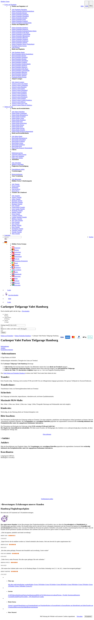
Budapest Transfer (17, 204)
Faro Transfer (16, 205)
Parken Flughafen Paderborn (20, 41)
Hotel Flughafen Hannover (19, 67)
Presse (19, 596)
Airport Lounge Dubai (18, 88)
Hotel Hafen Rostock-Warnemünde (22, 148)
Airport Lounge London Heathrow (22, 100)
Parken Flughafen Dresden (19, 18)
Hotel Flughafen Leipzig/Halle (20, 70)
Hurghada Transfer (17, 210)
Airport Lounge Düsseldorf (20, 90)
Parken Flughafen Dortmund (20, 14)
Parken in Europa (51, 605)
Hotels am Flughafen (40, 605)
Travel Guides (16, 186)
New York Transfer (17, 220)
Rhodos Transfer (16, 225)
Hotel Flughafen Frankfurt (19, 62)
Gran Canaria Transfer (18, 209)
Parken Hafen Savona (18, 128)
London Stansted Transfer (19, 217)
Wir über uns (12, 584)
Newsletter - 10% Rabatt (28, 596)
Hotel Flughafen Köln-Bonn (20, 69)
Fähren (20, 605)
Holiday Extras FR (68, 584)
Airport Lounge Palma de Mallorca (22, 105)
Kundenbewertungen (7, 349)
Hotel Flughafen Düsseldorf (20, 60)
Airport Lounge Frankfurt (19, 92)
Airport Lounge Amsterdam (20, 85)
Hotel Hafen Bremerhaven (19, 138)
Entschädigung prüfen (18, 169)
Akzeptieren (88, 616)
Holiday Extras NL (45, 584)
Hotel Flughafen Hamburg (19, 65)
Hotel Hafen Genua (17, 143)
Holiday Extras (5, 1)
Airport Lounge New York (19, 103)
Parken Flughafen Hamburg (20, 27)
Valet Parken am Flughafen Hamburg (14, 373)
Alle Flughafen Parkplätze (19, 9)
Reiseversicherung (17, 174)
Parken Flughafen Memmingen (21, 36)
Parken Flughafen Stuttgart (19, 42)
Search (3, 332)
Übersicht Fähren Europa (19, 154)
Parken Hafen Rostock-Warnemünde (22, 131)
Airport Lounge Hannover (19, 95)
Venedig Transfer (17, 232)
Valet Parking (16, 47)
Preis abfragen (47, 434)
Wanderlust (15, 187)
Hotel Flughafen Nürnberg (19, 74)
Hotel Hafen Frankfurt (18, 141)
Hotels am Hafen (81, 605)
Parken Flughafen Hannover (20, 29)
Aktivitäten (24, 607)
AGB (9, 595)
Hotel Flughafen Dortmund (20, 57)
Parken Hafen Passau (18, 125)
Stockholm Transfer (17, 228)
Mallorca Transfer (17, 219)
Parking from (4, 325)
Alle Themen (15, 184)
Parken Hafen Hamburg (19, 120)
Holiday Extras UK (34, 584)
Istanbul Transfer (16, 212)
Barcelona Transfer (17, 202)
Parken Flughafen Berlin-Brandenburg (23, 11)
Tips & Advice (16, 189)
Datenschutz (26, 595)
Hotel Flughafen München (19, 72)
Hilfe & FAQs (40, 595)
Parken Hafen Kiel (17, 121)
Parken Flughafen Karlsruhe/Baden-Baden (24, 31)
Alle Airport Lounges (18, 82)
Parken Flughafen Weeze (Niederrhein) (23, 44)
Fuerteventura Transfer (18, 207)
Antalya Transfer (16, 197)
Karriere (18, 584)
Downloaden (25, 311)
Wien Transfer (16, 233)
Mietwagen (17, 607)
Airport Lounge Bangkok (19, 87)
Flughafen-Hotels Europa (19, 77)
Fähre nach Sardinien (18, 156)
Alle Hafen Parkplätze (18, 111)
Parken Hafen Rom (17, 126)
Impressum (33, 595)
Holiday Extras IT (78, 584)
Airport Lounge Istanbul (19, 98)
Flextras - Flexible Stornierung (66, 595)
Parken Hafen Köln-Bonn (19, 123)
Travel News (15, 191)
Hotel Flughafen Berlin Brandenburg (22, 54)
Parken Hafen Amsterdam (19, 113)
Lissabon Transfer (17, 215)
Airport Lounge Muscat (18, 102)
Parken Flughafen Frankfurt (20, 21)
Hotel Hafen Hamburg (18, 144)
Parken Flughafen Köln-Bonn (20, 32)
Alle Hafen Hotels (17, 136)
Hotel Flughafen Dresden (19, 59)
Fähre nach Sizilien (17, 158)
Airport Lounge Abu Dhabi (20, 83)
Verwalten (80, 616)
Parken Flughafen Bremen (19, 13)
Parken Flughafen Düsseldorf (20, 16)
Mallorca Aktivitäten (18, 164)
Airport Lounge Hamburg (19, 93)
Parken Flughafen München (20, 37)
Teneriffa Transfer (17, 230)
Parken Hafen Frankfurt (19, 116)
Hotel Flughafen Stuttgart (19, 75)
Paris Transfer (16, 222)
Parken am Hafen (71, 605)
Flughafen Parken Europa (19, 46)
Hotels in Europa (61, 605)
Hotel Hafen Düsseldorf (19, 139)
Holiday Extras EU (26, 586)
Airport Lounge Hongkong (19, 97)
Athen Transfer (16, 199)
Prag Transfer (16, 224)
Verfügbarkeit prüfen (47, 499)
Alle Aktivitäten (16, 163)
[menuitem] (50, 55)
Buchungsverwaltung (51, 595)
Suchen (91, 237)
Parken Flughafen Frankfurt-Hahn (21, 23)
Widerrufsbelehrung (17, 595)
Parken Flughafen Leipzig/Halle (21, 34)
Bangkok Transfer (17, 200)
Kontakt (15, 596)
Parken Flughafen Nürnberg (20, 39)
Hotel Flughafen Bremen (19, 55)
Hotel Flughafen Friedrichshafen (21, 64)
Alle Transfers (16, 196)
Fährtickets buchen (17, 153)
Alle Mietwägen (16, 179)
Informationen (5, 346)
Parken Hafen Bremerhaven (20, 115)
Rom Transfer (16, 227)
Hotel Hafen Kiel (17, 146)
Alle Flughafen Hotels (18, 52)
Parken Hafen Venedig (18, 130)
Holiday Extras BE (57, 584)
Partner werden (24, 584)
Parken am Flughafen (28, 605)
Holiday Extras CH (15, 586)
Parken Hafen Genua (18, 118)
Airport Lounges (13, 605)
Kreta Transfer (16, 214)
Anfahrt (3, 348)
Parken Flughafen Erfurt (19, 19)
